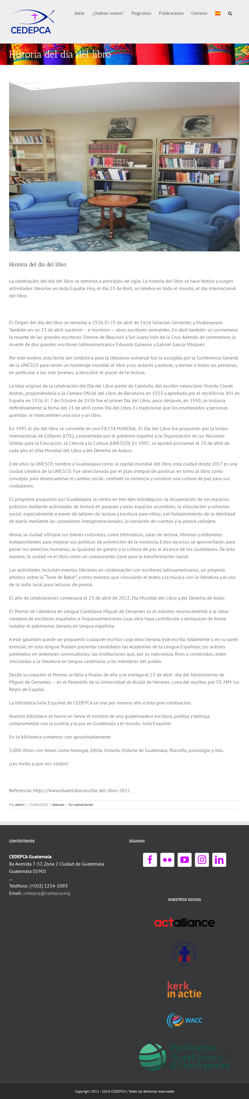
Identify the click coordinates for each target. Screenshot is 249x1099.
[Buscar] (230, 13)
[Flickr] (167, 860)
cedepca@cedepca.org (46, 893)
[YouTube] (185, 860)
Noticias (58, 804)
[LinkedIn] (219, 860)
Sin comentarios (80, 804)
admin (20, 804)
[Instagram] (202, 860)
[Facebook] (150, 860)
